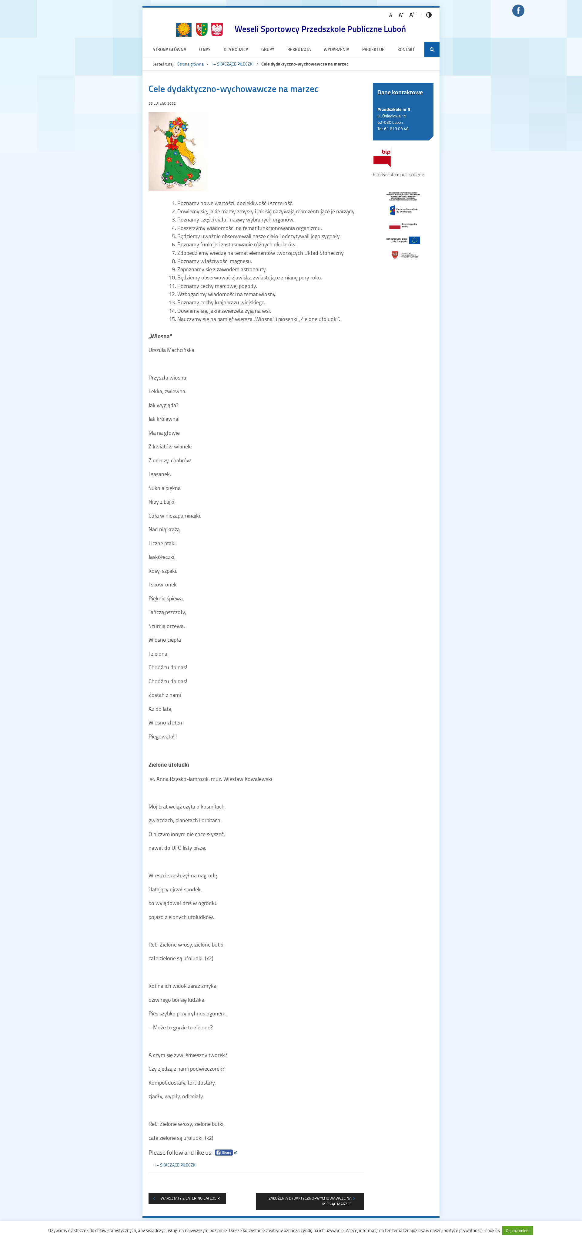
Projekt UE (373, 49)
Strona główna (169, 49)
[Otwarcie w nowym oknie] (403, 225)
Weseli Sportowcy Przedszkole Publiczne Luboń (320, 28)
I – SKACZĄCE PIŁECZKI (232, 64)
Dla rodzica (236, 49)
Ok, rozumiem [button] (518, 1230)
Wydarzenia (336, 49)
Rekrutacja (299, 49)
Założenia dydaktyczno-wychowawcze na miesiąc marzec (310, 1201)
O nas (205, 49)
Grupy (267, 49)
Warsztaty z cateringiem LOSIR (190, 1198)
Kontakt (405, 49)
